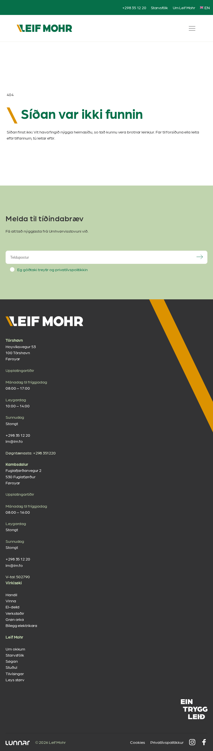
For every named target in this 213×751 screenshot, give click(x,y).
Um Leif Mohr (184, 7)
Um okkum (15, 648)
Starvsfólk (159, 7)
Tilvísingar (15, 673)
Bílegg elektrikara (21, 625)
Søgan (12, 661)
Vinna (11, 600)
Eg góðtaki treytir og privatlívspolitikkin (52, 269)
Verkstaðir (15, 613)
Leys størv (15, 679)
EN (207, 7)
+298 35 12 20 (134, 7)
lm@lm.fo (14, 441)
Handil (11, 594)
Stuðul (11, 667)
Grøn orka (15, 619)
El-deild (12, 606)
